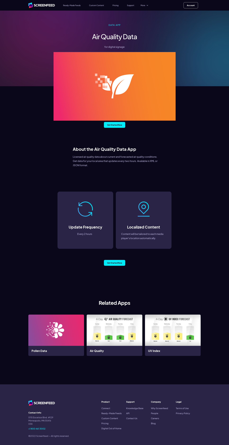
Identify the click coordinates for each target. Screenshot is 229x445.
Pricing (115, 5)
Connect (105, 408)
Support (130, 5)
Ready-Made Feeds (72, 5)
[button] (144, 5)
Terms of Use (182, 408)
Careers (155, 418)
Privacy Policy (183, 413)
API (127, 413)
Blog (153, 423)
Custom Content (96, 5)
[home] (41, 5)
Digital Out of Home (111, 428)
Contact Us (131, 418)
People (154, 413)
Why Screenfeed (159, 408)
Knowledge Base (134, 408)
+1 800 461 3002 (36, 428)
